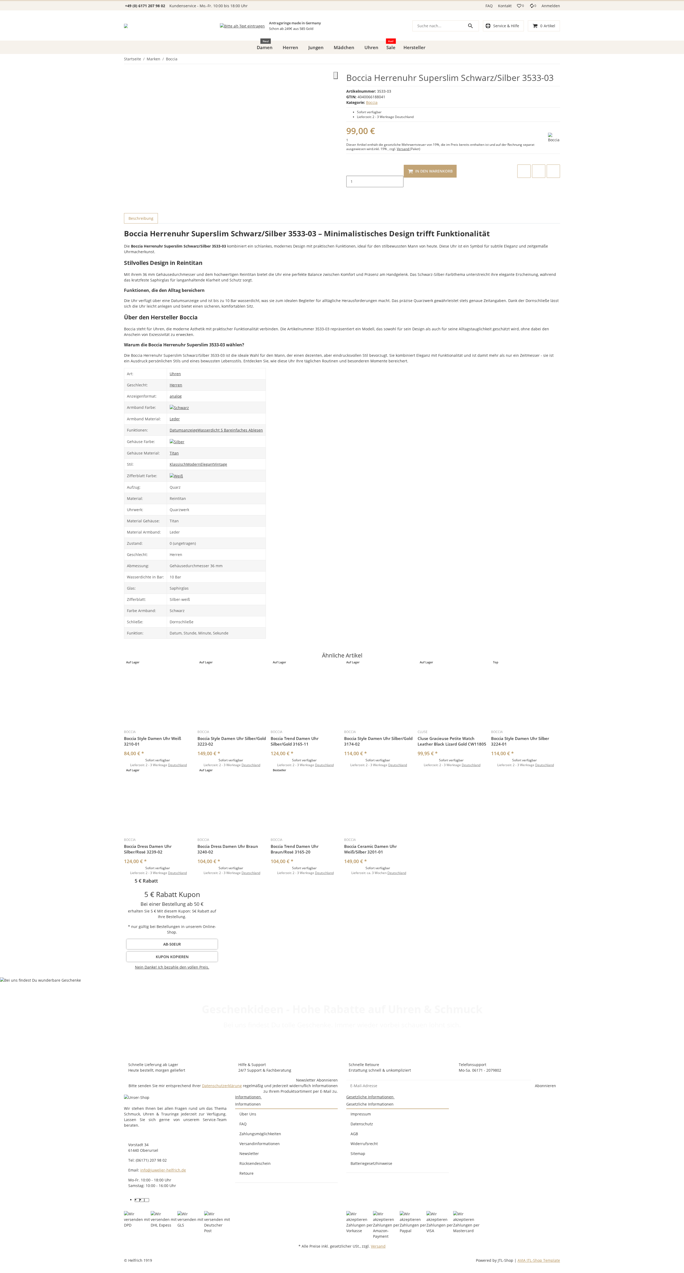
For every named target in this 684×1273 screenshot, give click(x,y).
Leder (175, 418)
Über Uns (247, 1114)
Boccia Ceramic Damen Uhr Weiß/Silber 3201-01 (370, 849)
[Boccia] (554, 138)
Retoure (246, 1173)
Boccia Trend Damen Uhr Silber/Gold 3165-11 (294, 741)
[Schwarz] (179, 407)
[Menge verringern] (350, 170)
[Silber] (177, 441)
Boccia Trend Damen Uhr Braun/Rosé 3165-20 (294, 849)
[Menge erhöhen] (350, 192)
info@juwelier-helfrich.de (163, 1170)
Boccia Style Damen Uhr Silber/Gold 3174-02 (378, 741)
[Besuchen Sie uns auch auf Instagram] (146, 1200)
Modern (193, 464)
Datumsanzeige (183, 430)
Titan (174, 453)
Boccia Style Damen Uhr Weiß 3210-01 (152, 741)
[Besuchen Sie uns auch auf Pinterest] (141, 1200)
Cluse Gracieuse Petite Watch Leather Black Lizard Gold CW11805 (452, 741)
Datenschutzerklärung (222, 1085)
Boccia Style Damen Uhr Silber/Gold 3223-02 (231, 741)
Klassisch (178, 464)
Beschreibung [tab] (141, 218)
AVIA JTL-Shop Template (539, 1260)
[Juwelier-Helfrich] (126, 26)
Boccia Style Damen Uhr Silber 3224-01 (520, 741)
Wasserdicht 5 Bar (213, 430)
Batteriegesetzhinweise (371, 1163)
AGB (354, 1133)
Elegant (207, 464)
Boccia (372, 102)
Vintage (220, 464)
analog (176, 396)
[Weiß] (176, 475)
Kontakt (505, 5)
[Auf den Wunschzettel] (538, 171)
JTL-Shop (506, 1260)
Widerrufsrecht (364, 1143)
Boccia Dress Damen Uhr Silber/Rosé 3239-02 (148, 849)
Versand (403, 149)
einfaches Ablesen (246, 430)
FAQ (489, 5)
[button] (520, 6)
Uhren (175, 373)
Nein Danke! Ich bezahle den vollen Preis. (172, 967)
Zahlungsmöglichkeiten (260, 1133)
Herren (176, 384)
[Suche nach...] (473, 26)
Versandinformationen (259, 1143)
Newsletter (249, 1153)
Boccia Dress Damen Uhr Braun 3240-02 (227, 849)
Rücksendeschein (255, 1163)
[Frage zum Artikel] (553, 171)
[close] (335, 75)
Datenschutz (362, 1123)
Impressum (361, 1114)
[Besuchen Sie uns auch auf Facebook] (137, 1200)
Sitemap (358, 1153)
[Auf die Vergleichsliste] (524, 171)
